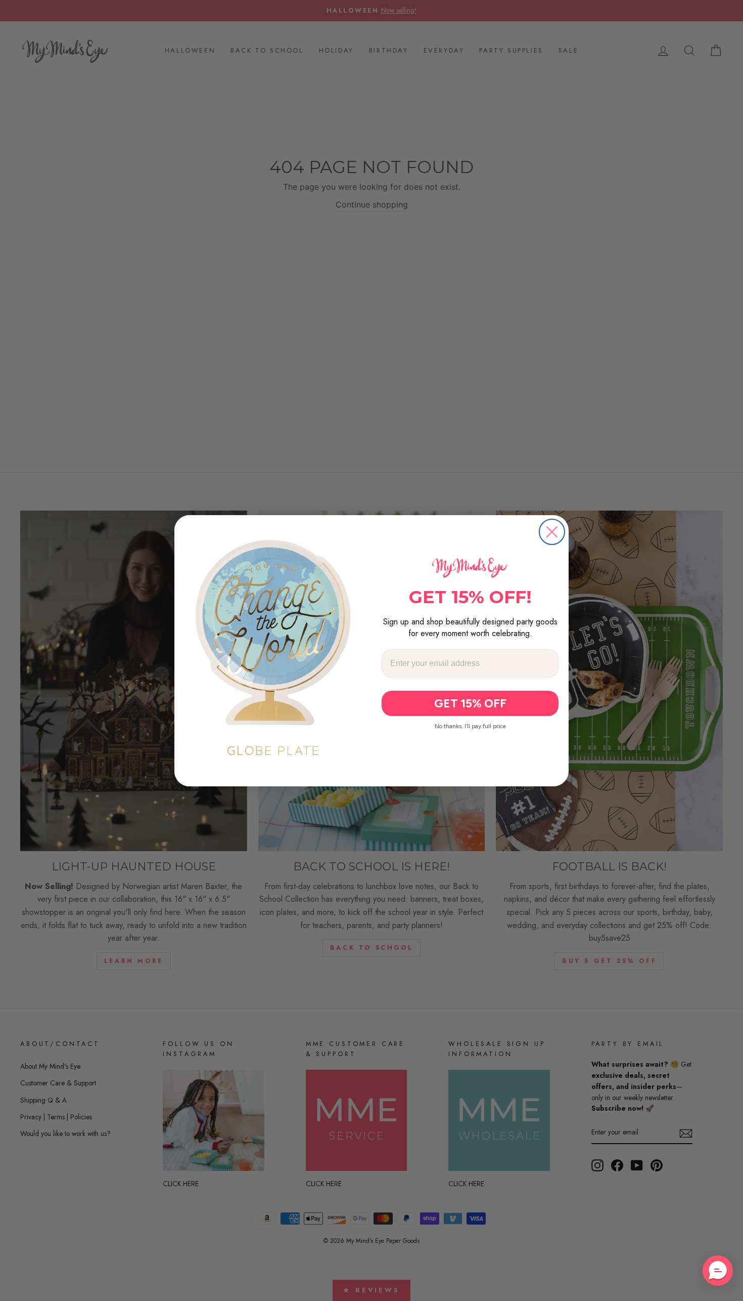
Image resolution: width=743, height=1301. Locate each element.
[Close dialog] (552, 531)
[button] (718, 1270)
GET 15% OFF (470, 703)
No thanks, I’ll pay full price (470, 726)
